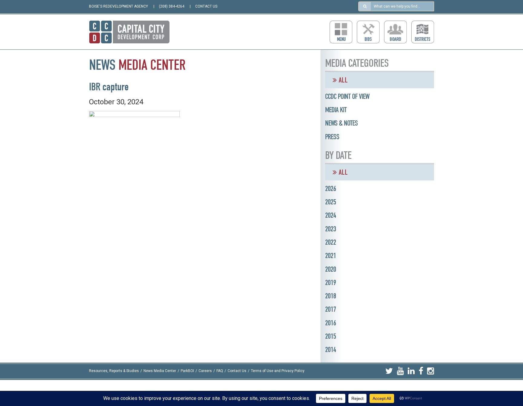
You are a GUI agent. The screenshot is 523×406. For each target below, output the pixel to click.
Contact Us (237, 371)
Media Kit (336, 110)
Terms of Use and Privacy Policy (277, 371)
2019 (330, 282)
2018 (330, 296)
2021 (330, 255)
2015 (330, 336)
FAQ (219, 371)
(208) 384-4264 (171, 6)
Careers (205, 371)
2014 (330, 349)
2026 (330, 188)
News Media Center (159, 371)
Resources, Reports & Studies (114, 371)
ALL (342, 80)
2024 (330, 215)
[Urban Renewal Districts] (422, 32)
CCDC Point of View (347, 96)
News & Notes (341, 123)
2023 (330, 229)
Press (332, 137)
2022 (330, 242)
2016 (330, 323)
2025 (330, 202)
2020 (330, 269)
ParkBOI (187, 371)
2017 (330, 309)
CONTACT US (206, 6)
